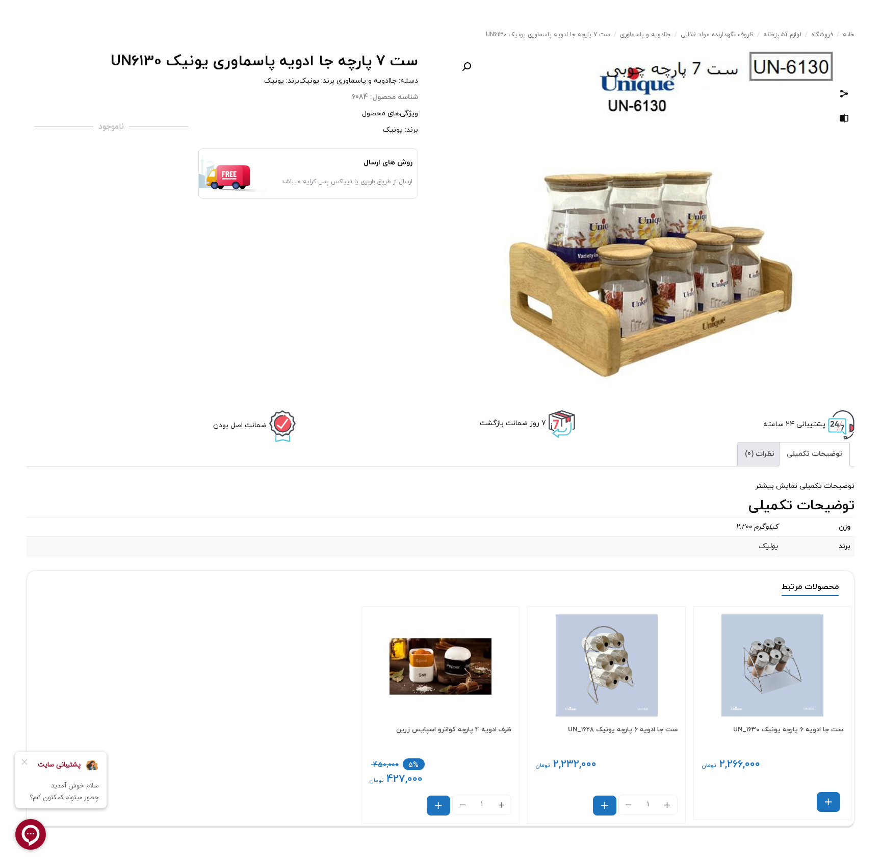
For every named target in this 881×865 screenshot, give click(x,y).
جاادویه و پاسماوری (645, 35)
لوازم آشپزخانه (782, 35)
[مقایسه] (844, 120)
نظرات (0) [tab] (759, 454)
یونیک (309, 81)
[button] (466, 67)
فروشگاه (822, 35)
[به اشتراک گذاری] (844, 95)
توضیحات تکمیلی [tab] (814, 454)
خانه (848, 35)
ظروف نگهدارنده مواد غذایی (717, 35)
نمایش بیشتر (776, 486)
